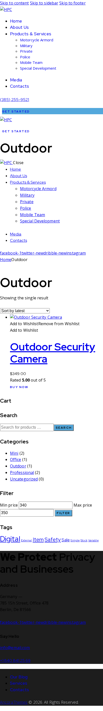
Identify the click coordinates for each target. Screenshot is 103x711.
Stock (84, 540)
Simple (75, 540)
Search (64, 428)
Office (15, 459)
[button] (45, 323)
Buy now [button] (19, 387)
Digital (10, 539)
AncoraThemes (14, 702)
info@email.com (15, 647)
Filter (63, 513)
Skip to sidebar (44, 3)
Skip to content (14, 3)
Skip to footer (72, 3)
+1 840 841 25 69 (15, 660)
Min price (9, 505)
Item (38, 539)
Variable (93, 540)
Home (5, 259)
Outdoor (18, 466)
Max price (83, 505)
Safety (52, 539)
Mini (14, 453)
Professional (22, 472)
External (26, 540)
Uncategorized (24, 479)
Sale (66, 540)
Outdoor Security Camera (52, 353)
